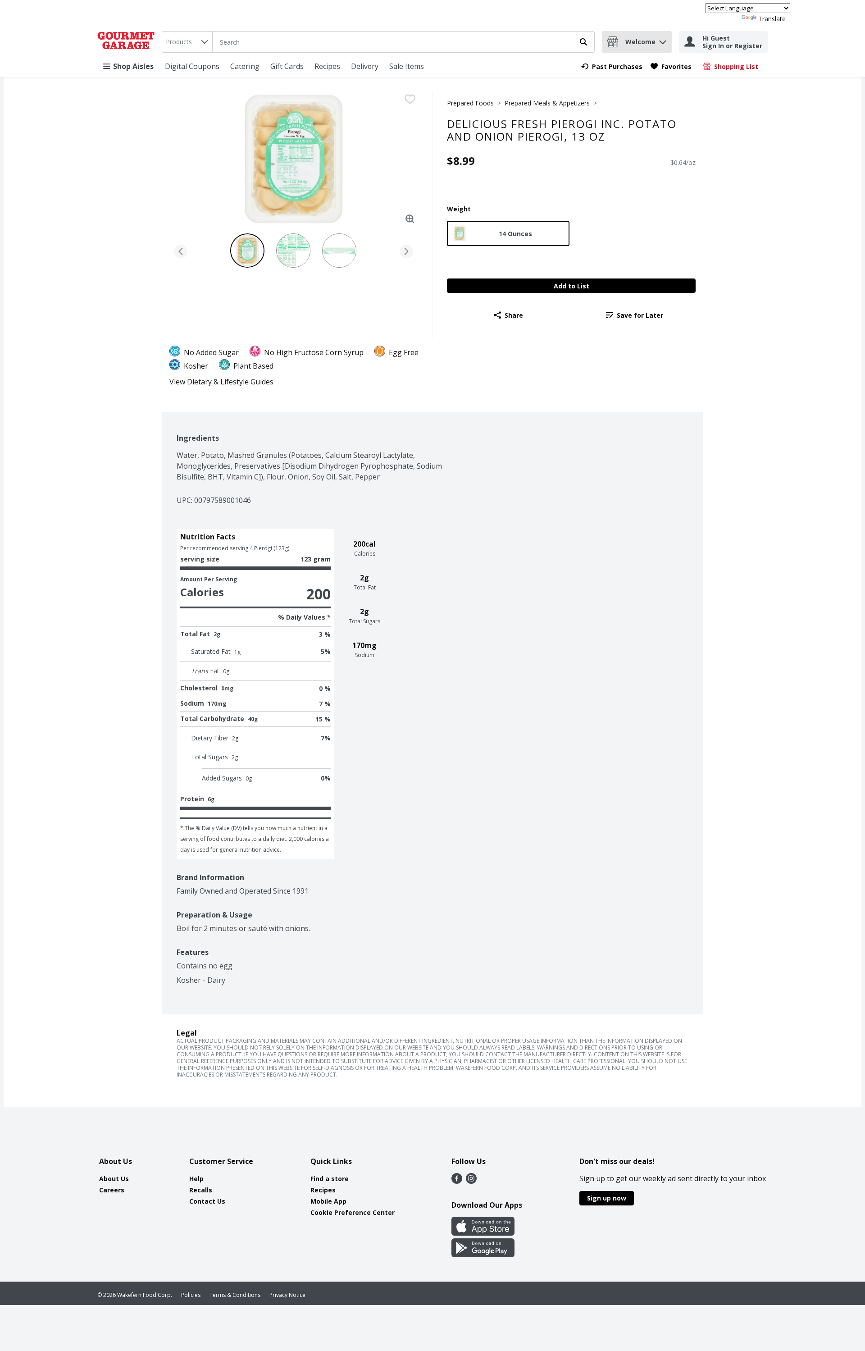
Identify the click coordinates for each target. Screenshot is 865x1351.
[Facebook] (456, 1181)
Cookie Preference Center (352, 1212)
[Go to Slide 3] (339, 250)
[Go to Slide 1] (247, 250)
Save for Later (640, 315)
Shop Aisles (133, 66)
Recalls (200, 1190)
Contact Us (207, 1201)
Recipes (327, 66)
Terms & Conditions (234, 1295)
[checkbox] (410, 99)
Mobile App (328, 1201)
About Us (114, 1178)
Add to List (571, 286)
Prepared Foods (470, 103)
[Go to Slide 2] (293, 250)
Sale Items (406, 66)
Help (196, 1178)
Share (514, 315)
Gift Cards (287, 66)
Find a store (329, 1178)
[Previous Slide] (180, 250)
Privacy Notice (287, 1295)
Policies (190, 1295)
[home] (127, 42)
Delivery (364, 66)
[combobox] (187, 42)
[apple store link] (482, 1233)
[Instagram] (471, 1181)
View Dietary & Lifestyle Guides (221, 382)
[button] (662, 40)
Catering (245, 66)
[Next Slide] (406, 250)
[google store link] (482, 1255)
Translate (772, 18)
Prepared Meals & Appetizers (547, 103)
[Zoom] (410, 219)
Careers (111, 1190)
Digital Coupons (192, 66)
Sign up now (606, 1198)
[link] (611, 66)
